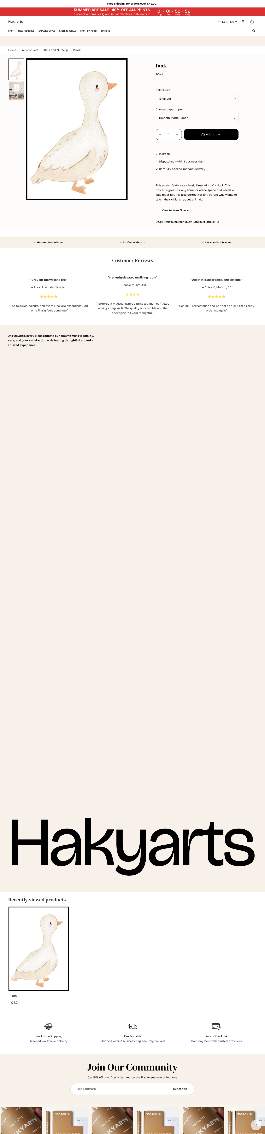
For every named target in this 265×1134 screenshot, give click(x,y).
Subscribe (180, 1089)
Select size (163, 90)
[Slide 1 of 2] (16, 69)
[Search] (253, 30)
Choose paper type (169, 109)
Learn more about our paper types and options (186, 222)
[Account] (243, 21)
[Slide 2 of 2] (16, 91)
